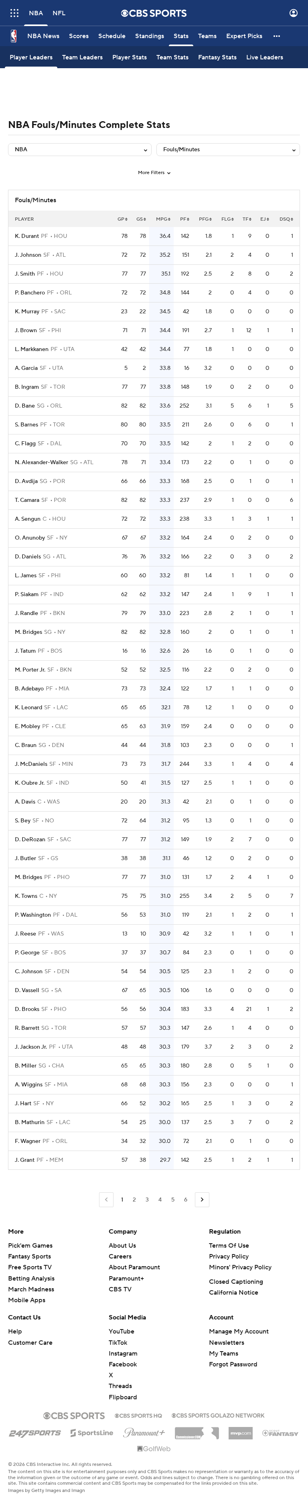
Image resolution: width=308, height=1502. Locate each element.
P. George (27, 952)
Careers (120, 1256)
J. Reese (25, 934)
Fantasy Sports (29, 1256)
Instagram (123, 1354)
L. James (25, 575)
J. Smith (25, 274)
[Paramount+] (144, 1431)
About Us (122, 1246)
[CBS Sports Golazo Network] (218, 1415)
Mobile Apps (26, 1300)
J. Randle (26, 613)
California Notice (233, 1293)
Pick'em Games (30, 1246)
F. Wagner (28, 1141)
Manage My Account (239, 1331)
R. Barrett (27, 1028)
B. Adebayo (29, 688)
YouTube (121, 1331)
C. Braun (25, 745)
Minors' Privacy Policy (240, 1267)
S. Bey (22, 820)
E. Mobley (27, 726)
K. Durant (27, 236)
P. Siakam (26, 594)
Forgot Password (233, 1364)
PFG (204, 219)
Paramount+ (126, 1279)
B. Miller (25, 1066)
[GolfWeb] (154, 1449)
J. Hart (23, 1103)
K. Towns (26, 896)
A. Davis (25, 802)
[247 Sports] (35, 1431)
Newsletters (226, 1343)
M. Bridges (28, 632)
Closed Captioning (236, 1282)
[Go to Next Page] (202, 1199)
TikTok (118, 1343)
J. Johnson (28, 255)
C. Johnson (29, 971)
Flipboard (123, 1397)
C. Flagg (25, 443)
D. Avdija (26, 481)
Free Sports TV (30, 1267)
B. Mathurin (30, 1122)
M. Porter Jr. (30, 670)
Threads (120, 1386)
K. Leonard (28, 707)
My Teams (223, 1354)
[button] (14, 13)
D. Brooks (27, 1009)
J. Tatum (25, 651)
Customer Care (30, 1343)
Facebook (123, 1364)
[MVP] (241, 1430)
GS (139, 219)
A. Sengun (28, 519)
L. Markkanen (32, 349)
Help (15, 1331)
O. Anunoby (30, 538)
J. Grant (24, 1160)
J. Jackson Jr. (31, 1047)
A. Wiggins (29, 1084)
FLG (226, 219)
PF (183, 219)
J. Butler (25, 858)
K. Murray (27, 311)
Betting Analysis (31, 1279)
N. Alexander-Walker (41, 462)
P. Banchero (30, 292)
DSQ (285, 219)
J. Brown (26, 330)
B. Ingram (27, 387)
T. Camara (27, 500)
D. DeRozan (30, 839)
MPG (161, 219)
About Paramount (134, 1267)
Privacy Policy (229, 1256)
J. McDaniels (31, 764)
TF (245, 219)
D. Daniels (28, 556)
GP (121, 219)
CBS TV (120, 1289)
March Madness (31, 1289)
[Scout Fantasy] (280, 1433)
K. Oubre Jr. (30, 783)
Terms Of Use (229, 1246)
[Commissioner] (197, 1430)
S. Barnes (26, 424)
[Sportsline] (92, 1432)
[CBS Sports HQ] (138, 1415)
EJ (263, 219)
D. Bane (25, 406)
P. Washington (33, 915)
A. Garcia (26, 368)
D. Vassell (27, 990)
